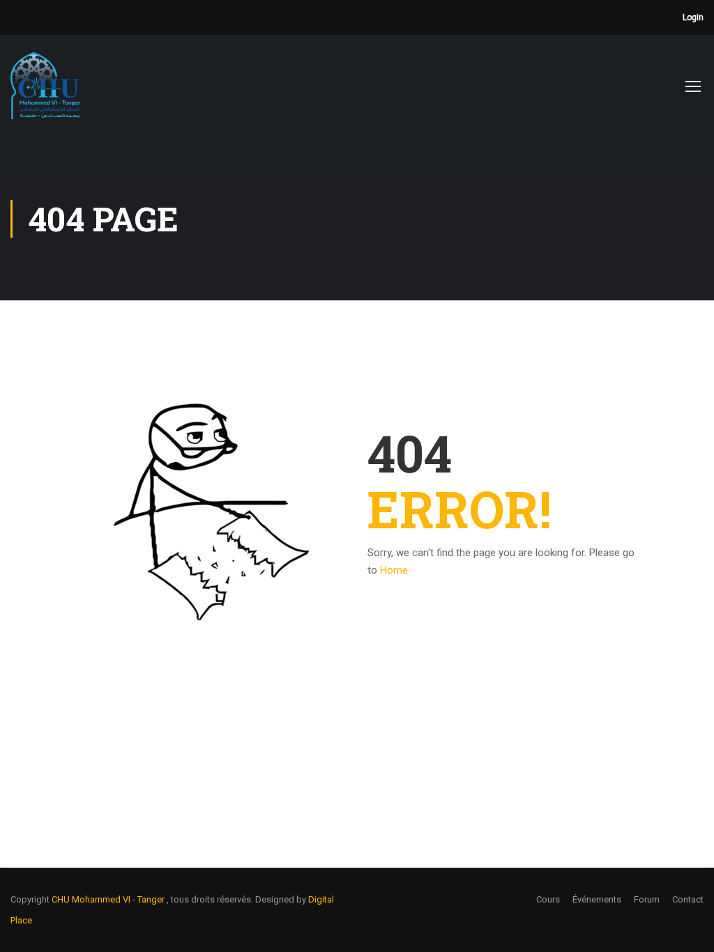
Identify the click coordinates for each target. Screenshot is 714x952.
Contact (688, 899)
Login (693, 17)
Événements (596, 899)
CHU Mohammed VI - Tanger (109, 899)
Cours (548, 899)
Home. (395, 570)
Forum (647, 899)
